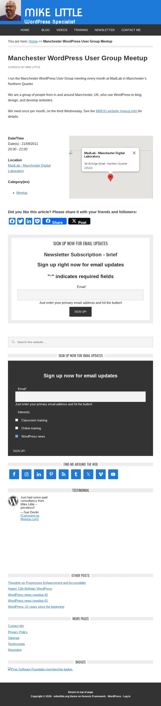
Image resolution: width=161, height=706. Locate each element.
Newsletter (105, 30)
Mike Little (53, 12)
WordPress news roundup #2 (28, 594)
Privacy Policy (18, 632)
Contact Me (131, 30)
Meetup (21, 193)
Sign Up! (80, 311)
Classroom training (34, 420)
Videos (61, 30)
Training (81, 30)
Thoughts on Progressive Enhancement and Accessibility (47, 583)
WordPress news (33, 436)
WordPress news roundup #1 (28, 600)
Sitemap (13, 638)
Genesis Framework (94, 696)
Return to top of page (80, 692)
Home (25, 30)
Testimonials (16, 644)
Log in (126, 696)
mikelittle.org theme (65, 696)
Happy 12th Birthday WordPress (30, 588)
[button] (110, 178)
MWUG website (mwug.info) (117, 111)
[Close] (134, 153)
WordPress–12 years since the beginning (36, 606)
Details (88, 167)
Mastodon (15, 650)
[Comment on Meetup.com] (30, 517)
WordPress (114, 696)
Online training (31, 428)
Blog (46, 30)
